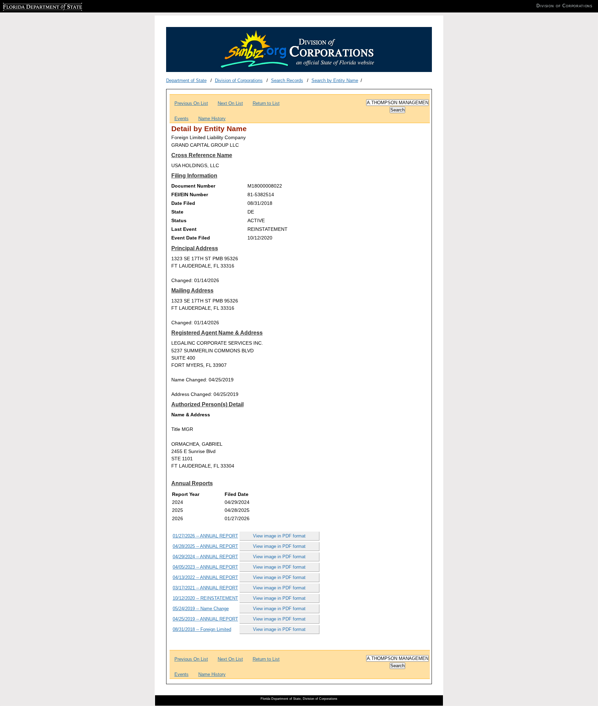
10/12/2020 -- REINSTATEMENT (205, 598)
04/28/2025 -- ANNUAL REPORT (205, 546)
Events (181, 118)
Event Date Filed (190, 238)
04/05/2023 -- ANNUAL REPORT (205, 567)
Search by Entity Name (334, 80)
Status (179, 220)
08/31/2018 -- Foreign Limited (202, 629)
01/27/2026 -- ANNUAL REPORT (205, 535)
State (177, 212)
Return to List (266, 103)
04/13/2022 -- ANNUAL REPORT (205, 577)
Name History (212, 118)
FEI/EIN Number (189, 194)
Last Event (184, 229)
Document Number (193, 186)
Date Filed (183, 203)
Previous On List (191, 103)
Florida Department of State (30, 5)
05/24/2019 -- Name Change (201, 608)
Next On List (230, 103)
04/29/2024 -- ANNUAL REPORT (205, 556)
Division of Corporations (239, 80)
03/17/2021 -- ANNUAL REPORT (205, 587)
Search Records (287, 80)
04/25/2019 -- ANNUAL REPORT (205, 619)
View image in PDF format (279, 535)
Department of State (186, 80)
